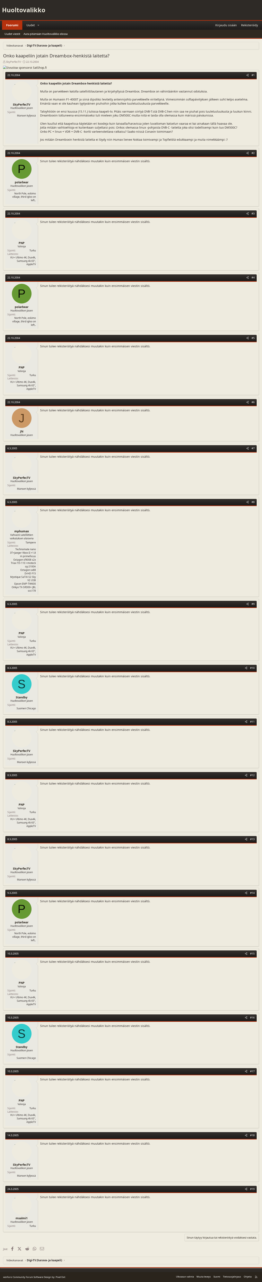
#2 (253, 153)
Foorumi (12, 25)
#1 (253, 75)
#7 (253, 448)
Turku (32, 250)
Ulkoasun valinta (185, 1276)
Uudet (30, 25)
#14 (252, 893)
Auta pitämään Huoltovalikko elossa (46, 34)
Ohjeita (248, 1276)
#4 (253, 277)
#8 (253, 502)
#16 (252, 1017)
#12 (252, 775)
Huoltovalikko (23, 10)
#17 (252, 1071)
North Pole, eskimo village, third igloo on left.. (24, 197)
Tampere (31, 542)
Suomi (216, 1276)
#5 (253, 338)
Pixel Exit (60, 1277)
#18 (252, 1135)
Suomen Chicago (26, 708)
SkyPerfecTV (13, 62)
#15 (252, 953)
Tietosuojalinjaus (232, 1276)
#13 (252, 839)
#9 (253, 604)
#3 (253, 213)
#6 (253, 402)
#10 (252, 668)
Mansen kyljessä (26, 115)
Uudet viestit (12, 34)
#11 (252, 721)
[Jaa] (247, 75)
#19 (252, 1189)
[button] (38, 25)
